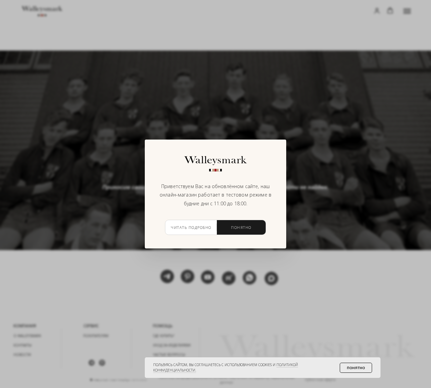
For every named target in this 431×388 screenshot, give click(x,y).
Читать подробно (191, 227)
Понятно (241, 227)
